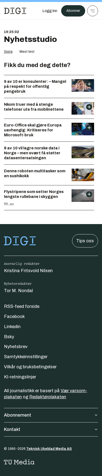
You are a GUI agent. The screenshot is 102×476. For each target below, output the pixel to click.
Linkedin (12, 326)
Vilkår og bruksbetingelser (30, 366)
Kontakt (12, 429)
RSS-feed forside (21, 306)
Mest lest (27, 51)
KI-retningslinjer (20, 376)
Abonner (73, 11)
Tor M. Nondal (18, 290)
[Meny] (92, 10)
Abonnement (17, 415)
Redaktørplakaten (47, 396)
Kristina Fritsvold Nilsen (28, 270)
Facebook (14, 316)
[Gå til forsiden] (15, 11)
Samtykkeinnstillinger (26, 356)
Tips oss (85, 240)
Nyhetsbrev (15, 346)
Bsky (9, 336)
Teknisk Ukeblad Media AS (49, 449)
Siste (8, 51)
